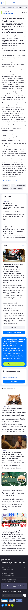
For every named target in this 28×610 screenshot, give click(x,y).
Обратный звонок (14, 381)
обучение (5, 188)
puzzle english (21, 185)
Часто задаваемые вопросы (10, 377)
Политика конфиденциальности (8, 579)
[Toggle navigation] (25, 3)
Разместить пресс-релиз (14, 332)
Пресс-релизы (10, 7)
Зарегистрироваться (14, 364)
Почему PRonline (6, 562)
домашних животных (16, 188)
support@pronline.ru (9, 575)
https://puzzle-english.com (9, 180)
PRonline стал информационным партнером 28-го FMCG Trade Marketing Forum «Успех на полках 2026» (13, 230)
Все (23, 196)
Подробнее (14, 327)
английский (6, 185)
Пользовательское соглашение (8, 581)
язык (13, 185)
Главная (3, 7)
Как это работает (19, 562)
